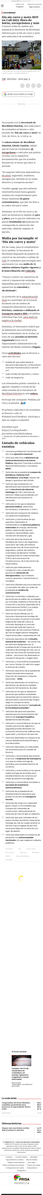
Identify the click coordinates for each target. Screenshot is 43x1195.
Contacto (9, 1157)
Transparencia (32, 1168)
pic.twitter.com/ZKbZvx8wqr (17, 433)
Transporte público (22, 856)
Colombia (9, 849)
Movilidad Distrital (12, 393)
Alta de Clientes (31, 1160)
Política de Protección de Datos (13, 1165)
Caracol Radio (11, 5)
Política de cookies (33, 1165)
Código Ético (21, 1171)
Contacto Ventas (21, 1157)
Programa (19, 6)
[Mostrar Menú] (2, 6)
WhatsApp (39, 85)
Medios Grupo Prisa (21, 1183)
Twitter (28, 85)
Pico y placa (10, 852)
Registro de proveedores (16, 1162)
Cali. (4, 260)
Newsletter (33, 1157)
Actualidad (9, 12)
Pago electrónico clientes (14, 1160)
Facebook (22, 85)
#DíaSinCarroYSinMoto (14, 416)
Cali (4, 79)
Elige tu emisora (34, 7)
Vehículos (23, 852)
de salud (6, 175)
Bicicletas (9, 860)
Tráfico (8, 856)
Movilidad (35, 852)
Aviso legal (31, 1162)
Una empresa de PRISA (21, 1177)
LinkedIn (33, 85)
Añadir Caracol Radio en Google (20, 94)
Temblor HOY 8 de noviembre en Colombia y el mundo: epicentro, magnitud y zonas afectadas (20, 1074)
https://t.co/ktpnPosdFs (14, 430)
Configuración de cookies (15, 1168)
